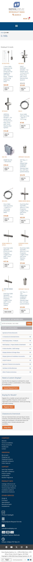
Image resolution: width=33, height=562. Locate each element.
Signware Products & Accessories (11, 364)
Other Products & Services (9, 372)
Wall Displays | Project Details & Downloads (14, 344)
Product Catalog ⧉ (7, 515)
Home (2, 32)
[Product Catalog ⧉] (3, 512)
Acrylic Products (7, 360)
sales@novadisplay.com (9, 528)
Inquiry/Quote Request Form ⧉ (11, 522)
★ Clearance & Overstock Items (11, 337)
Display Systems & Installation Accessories (14, 356)
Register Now (8, 407)
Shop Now (7, 427)
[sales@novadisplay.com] (3, 525)
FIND (29, 324)
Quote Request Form (11, 388)
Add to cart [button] (6, 88)
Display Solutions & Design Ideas (11, 352)
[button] (16, 26)
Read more (7, 312)
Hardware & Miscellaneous (10, 368)
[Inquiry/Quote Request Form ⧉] (3, 518)
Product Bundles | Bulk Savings (11, 348)
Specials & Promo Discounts (10, 333)
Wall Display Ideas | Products (10, 340)
